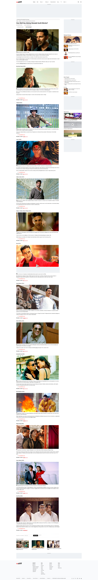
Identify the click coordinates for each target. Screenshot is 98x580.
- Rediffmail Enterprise (35, 566)
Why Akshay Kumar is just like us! (70, 80)
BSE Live (50, 564)
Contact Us (48, 578)
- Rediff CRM (34, 570)
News (42, 564)
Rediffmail (33, 564)
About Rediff (18, 578)
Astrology (42, 572)
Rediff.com (56, 578)
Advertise (23, 578)
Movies (42, 566)
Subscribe (35, 535)
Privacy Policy (29, 578)
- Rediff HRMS (34, 569)
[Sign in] (81, 2)
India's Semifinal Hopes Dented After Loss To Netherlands (72, 82)
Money (59, 565)
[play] (73, 116)
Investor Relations (42, 578)
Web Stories (66, 111)
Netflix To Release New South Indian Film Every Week (73, 84)
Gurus (42, 571)
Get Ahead (42, 570)
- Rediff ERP (34, 571)
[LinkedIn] (81, 578)
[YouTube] (79, 578)
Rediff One (33, 565)
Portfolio (50, 569)
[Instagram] (77, 578)
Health (59, 564)
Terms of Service (35, 578)
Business (42, 565)
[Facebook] (75, 578)
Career (59, 566)
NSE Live (50, 565)
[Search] (78, 2)
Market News (51, 566)
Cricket (42, 569)
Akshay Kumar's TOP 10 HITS (70, 78)
